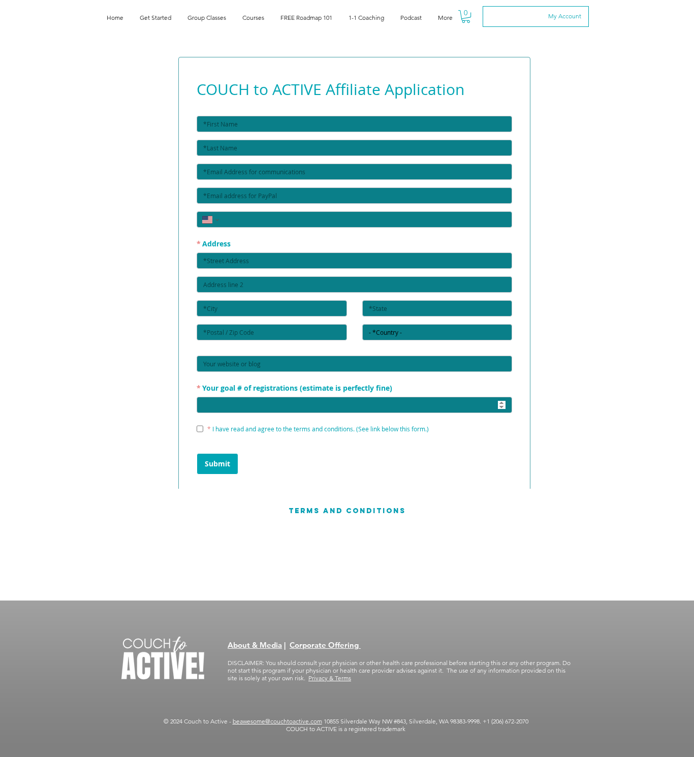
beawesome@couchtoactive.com (277, 721)
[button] (466, 16)
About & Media (255, 645)
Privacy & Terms (329, 678)
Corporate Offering (325, 645)
